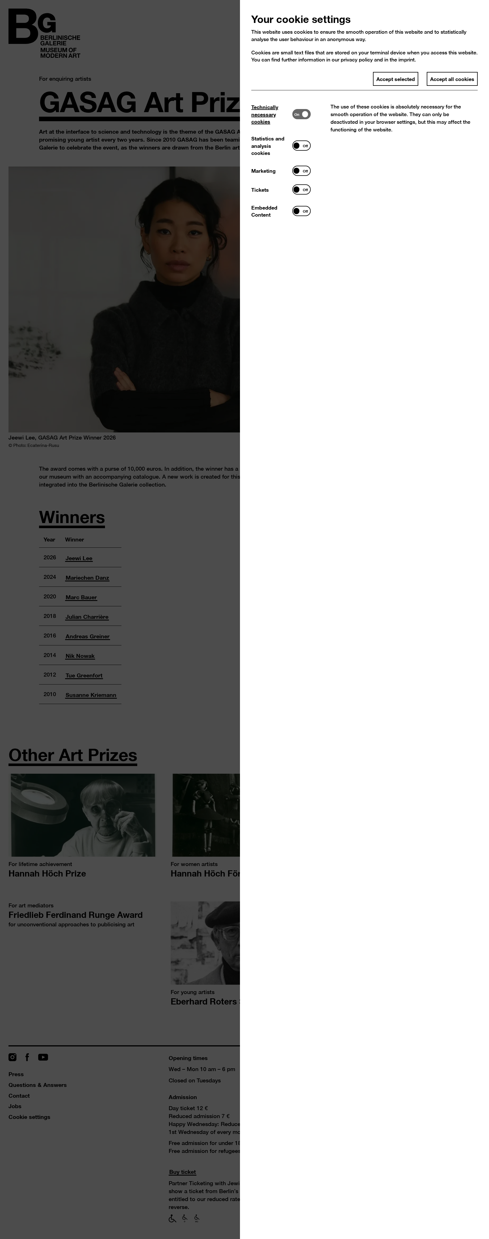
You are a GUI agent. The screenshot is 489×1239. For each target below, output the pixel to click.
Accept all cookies (452, 79)
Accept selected (395, 79)
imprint (406, 59)
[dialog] (244, 619)
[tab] (271, 114)
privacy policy (357, 59)
